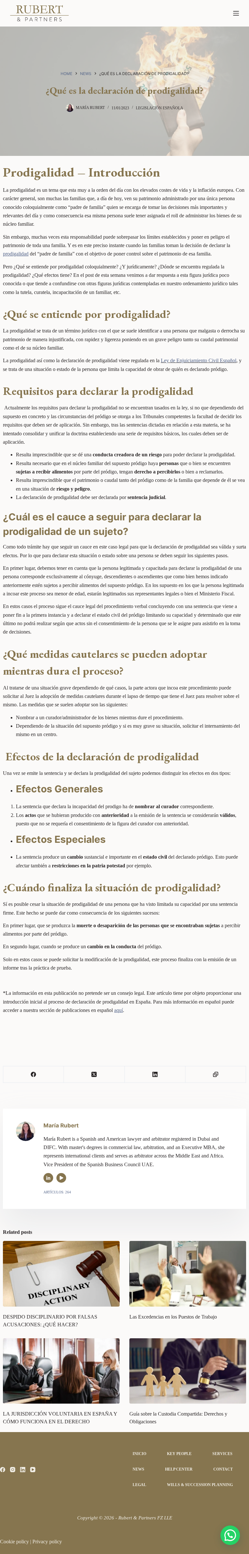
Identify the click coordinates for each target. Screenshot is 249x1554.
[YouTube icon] (61, 1178)
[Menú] (236, 13)
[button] (230, 1535)
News (138, 1469)
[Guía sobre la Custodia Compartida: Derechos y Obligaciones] (187, 1371)
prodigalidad (16, 253)
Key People (179, 1453)
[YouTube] (32, 1469)
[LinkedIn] (155, 1074)
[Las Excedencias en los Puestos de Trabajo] (187, 1274)
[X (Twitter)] (94, 1074)
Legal (139, 1485)
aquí (118, 1010)
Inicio (139, 1453)
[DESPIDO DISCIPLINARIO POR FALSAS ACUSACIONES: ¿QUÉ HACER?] (61, 1274)
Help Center (179, 1469)
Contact (223, 1469)
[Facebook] (33, 1074)
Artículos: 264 (57, 1192)
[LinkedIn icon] (48, 1178)
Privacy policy (47, 1541)
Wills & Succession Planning (200, 1485)
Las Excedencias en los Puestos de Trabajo (173, 1317)
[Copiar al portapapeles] (215, 1074)
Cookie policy (15, 1541)
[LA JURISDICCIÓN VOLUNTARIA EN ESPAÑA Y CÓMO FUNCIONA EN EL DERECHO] (61, 1371)
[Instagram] (12, 1469)
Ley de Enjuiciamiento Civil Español (198, 360)
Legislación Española (159, 108)
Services (222, 1453)
